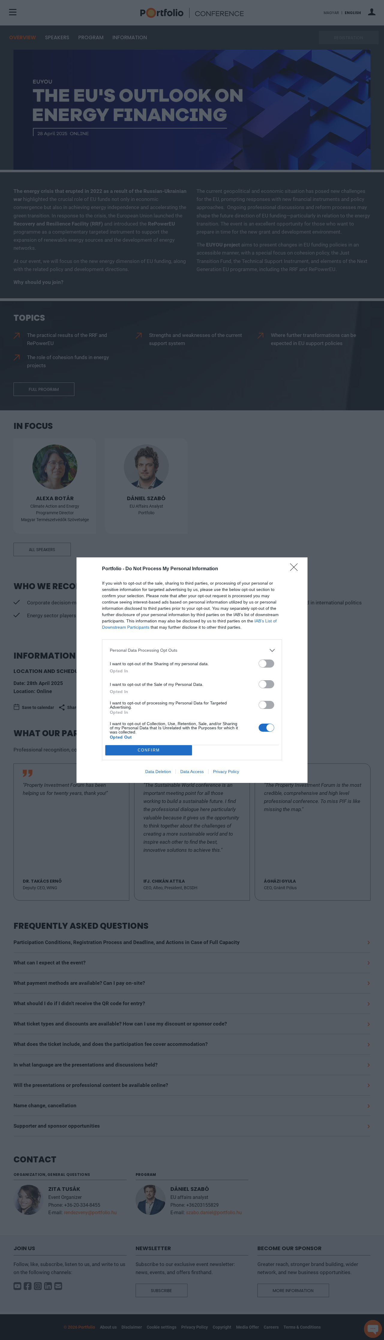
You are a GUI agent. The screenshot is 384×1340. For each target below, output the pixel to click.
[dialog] (192, 670)
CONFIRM (149, 750)
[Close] (296, 569)
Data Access (192, 771)
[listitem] (192, 650)
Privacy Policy (226, 771)
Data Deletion (158, 771)
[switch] (266, 664)
